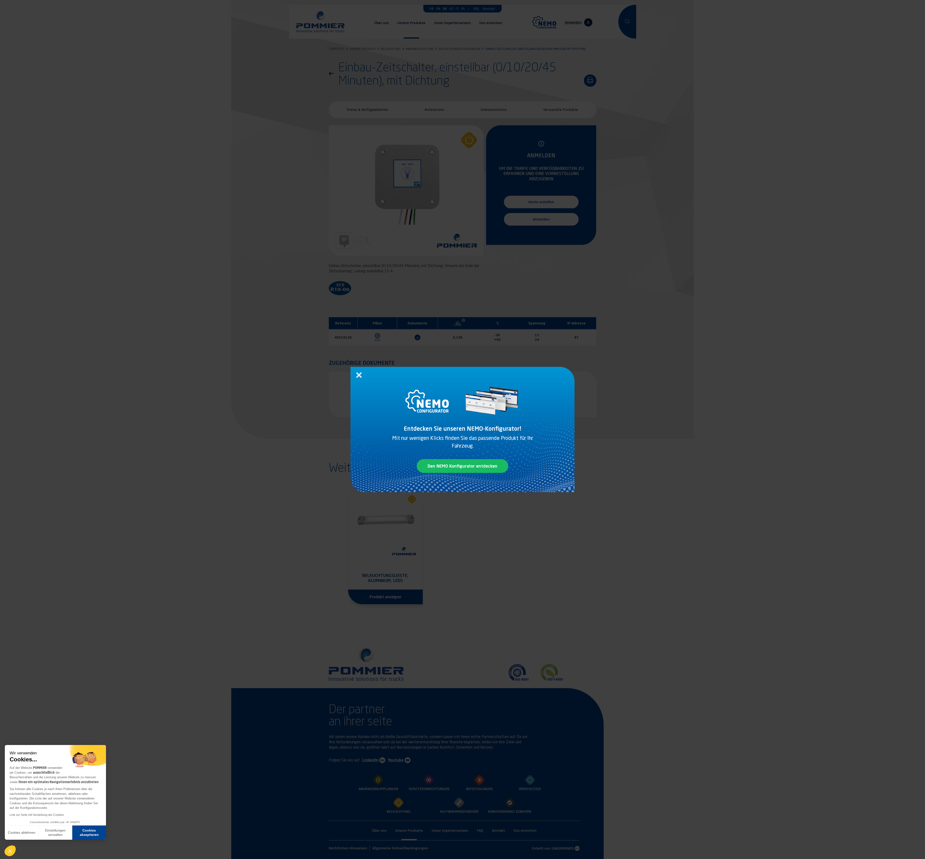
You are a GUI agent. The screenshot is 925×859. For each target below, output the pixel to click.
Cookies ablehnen (21, 832)
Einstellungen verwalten (55, 832)
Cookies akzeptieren (89, 832)
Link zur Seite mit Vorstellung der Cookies (37, 815)
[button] (10, 851)
